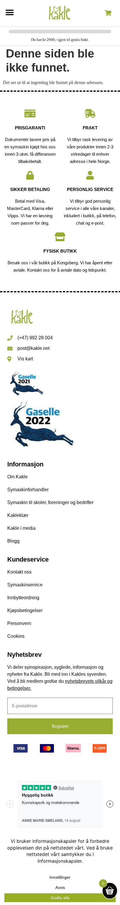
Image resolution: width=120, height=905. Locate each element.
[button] (9, 12)
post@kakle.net (33, 348)
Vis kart (25, 358)
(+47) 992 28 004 (35, 337)
